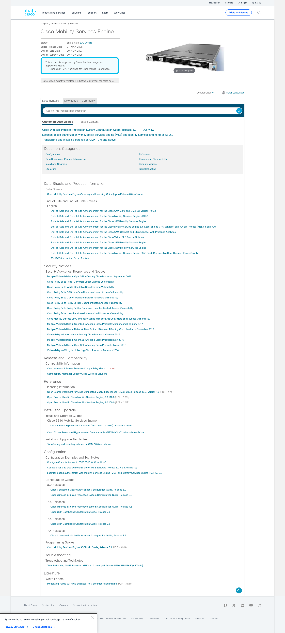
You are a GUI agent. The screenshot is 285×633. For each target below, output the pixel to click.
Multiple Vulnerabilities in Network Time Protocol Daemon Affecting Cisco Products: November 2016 (100, 329)
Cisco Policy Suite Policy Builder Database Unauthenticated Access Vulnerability (90, 308)
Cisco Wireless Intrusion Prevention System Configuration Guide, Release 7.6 (91, 506)
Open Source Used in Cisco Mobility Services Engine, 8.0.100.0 (81, 402)
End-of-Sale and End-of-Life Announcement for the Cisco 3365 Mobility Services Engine (98, 221)
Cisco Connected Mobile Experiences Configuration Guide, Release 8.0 (88, 489)
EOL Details (85, 42)
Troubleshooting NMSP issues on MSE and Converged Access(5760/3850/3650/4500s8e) (95, 565)
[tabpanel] (142, 134)
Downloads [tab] (71, 100)
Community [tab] (88, 100)
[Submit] (239, 111)
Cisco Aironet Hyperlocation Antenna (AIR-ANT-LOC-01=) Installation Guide (91, 425)
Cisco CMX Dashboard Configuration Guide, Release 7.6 (80, 512)
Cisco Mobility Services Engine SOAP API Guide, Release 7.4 (79, 547)
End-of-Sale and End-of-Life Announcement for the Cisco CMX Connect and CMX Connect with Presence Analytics (113, 232)
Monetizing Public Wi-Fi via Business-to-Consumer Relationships (82, 583)
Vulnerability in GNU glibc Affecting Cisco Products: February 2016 (83, 350)
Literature (51, 169)
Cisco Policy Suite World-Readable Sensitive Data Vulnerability (80, 287)
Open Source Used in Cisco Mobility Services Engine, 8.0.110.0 (81, 397)
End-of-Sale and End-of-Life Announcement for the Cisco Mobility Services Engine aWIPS (99, 216)
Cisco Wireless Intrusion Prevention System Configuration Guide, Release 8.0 (91, 495)
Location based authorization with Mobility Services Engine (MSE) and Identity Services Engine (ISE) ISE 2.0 (107, 134)
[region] (48, 623)
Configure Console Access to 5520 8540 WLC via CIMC (76, 462)
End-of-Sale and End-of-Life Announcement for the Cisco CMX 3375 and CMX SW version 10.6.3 (103, 211)
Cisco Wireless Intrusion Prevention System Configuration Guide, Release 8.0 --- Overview (98, 129)
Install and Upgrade (56, 164)
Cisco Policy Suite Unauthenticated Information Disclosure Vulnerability (85, 313)
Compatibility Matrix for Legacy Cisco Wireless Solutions (77, 373)
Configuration (53, 154)
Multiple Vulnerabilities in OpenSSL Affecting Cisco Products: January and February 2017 (95, 324)
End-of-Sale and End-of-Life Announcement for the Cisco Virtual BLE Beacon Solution (97, 237)
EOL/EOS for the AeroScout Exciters (69, 258)
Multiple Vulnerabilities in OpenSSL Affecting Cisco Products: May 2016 (85, 340)
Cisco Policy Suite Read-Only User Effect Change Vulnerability (80, 281)
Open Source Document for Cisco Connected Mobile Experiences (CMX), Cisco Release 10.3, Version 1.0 (103, 392)
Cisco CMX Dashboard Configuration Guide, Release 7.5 (80, 524)
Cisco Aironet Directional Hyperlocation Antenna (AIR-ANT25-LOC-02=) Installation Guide (95, 432)
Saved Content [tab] (89, 121)
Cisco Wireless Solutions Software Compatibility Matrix (76, 368)
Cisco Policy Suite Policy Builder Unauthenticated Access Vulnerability (84, 303)
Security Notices (148, 164)
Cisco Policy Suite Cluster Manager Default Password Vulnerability (82, 297)
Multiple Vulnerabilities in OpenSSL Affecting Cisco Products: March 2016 (86, 345)
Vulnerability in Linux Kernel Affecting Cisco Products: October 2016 (83, 334)
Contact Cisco (204, 92)
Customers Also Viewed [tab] (57, 121)
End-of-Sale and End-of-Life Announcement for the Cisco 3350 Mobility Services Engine (98, 248)
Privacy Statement (15, 626)
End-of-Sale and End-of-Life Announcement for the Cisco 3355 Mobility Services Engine (98, 242)
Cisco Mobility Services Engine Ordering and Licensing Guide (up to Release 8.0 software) (95, 194)
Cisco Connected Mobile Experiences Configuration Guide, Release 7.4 (88, 535)
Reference (144, 154)
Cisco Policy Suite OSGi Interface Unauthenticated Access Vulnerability (85, 292)
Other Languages (235, 92)
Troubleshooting (147, 169)
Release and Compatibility (153, 159)
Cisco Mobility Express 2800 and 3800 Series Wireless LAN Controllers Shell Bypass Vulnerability (98, 318)
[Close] (92, 617)
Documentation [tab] (51, 100)
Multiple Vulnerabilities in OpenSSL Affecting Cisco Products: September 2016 (89, 276)
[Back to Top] (239, 590)
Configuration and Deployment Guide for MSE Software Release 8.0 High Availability (92, 467)
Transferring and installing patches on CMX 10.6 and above (79, 139)
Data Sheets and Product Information (66, 159)
